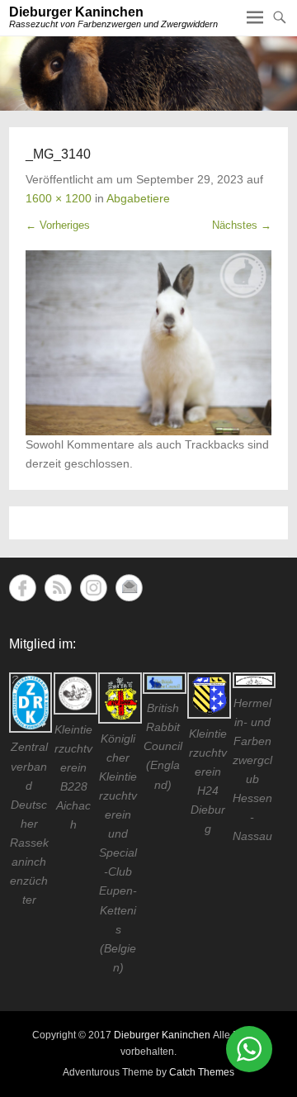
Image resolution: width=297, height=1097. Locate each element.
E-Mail (129, 587)
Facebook (22, 587)
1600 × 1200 (59, 198)
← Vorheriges (58, 225)
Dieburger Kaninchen (76, 12)
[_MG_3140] (148, 342)
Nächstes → (241, 225)
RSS (58, 587)
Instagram (93, 587)
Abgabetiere (138, 198)
